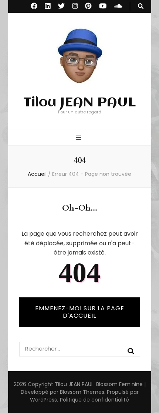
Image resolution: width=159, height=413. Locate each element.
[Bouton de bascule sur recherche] (140, 6)
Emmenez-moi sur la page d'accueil (79, 312)
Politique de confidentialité (94, 399)
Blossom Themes (82, 392)
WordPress (43, 399)
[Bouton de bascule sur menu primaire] (79, 138)
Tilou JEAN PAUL (79, 103)
